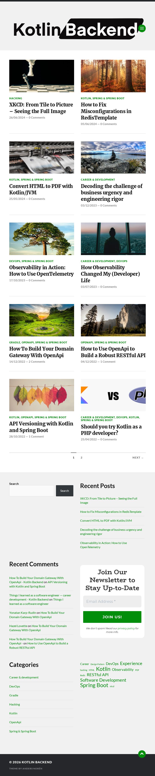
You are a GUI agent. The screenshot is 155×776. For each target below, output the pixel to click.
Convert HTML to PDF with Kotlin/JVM (41, 189)
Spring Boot (94, 685)
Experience (131, 663)
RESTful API (98, 674)
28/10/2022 (17, 436)
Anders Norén (32, 768)
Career (84, 664)
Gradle (14, 342)
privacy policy (126, 628)
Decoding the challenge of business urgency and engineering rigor (112, 192)
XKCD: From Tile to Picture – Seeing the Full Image (41, 108)
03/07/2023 (89, 286)
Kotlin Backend (37, 762)
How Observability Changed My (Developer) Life (110, 274)
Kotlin (86, 98)
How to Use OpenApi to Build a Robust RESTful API (113, 352)
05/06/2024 (89, 124)
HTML (92, 670)
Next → (138, 457)
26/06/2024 (17, 117)
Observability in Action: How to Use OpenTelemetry (41, 271)
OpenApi (28, 342)
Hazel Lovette (18, 626)
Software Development (103, 680)
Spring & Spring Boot (109, 98)
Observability (123, 669)
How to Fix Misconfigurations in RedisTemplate (106, 111)
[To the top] (142, 754)
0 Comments (37, 117)
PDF (137, 670)
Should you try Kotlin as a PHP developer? (111, 430)
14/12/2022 (17, 361)
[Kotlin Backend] (77, 28)
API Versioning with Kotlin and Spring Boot (41, 427)
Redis (82, 675)
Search (14, 483)
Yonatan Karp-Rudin (22, 612)
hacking (83, 670)
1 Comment (107, 361)
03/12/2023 (89, 205)
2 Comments (37, 361)
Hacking (15, 98)
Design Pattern (97, 664)
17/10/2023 (17, 280)
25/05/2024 (17, 198)
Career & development (98, 179)
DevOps (14, 261)
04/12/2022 (89, 361)
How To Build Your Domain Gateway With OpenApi (41, 352)
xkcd (112, 686)
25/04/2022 (89, 439)
